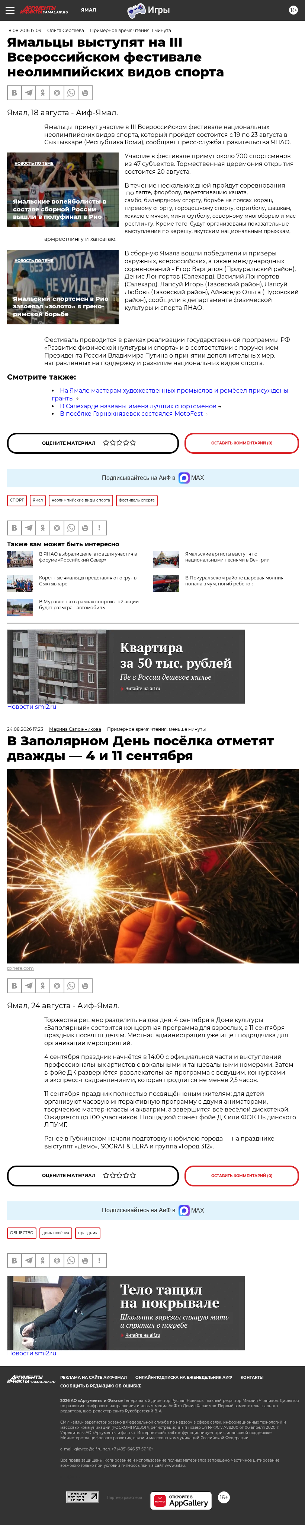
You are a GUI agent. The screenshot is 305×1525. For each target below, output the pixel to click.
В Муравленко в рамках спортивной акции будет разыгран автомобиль (89, 604)
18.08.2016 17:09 (24, 30)
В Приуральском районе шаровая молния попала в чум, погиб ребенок (234, 581)
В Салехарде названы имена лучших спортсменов (138, 406)
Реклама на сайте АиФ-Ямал (93, 1377)
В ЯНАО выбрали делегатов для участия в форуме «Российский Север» (88, 557)
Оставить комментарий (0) (242, 443)
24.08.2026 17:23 (25, 729)
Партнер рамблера (124, 1497)
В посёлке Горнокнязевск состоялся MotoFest (131, 413)
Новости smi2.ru (32, 706)
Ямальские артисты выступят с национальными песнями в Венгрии (227, 557)
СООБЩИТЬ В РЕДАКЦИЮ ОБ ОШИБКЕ (100, 1386)
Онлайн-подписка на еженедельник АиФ (183, 1377)
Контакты (252, 1377)
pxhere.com (20, 968)
